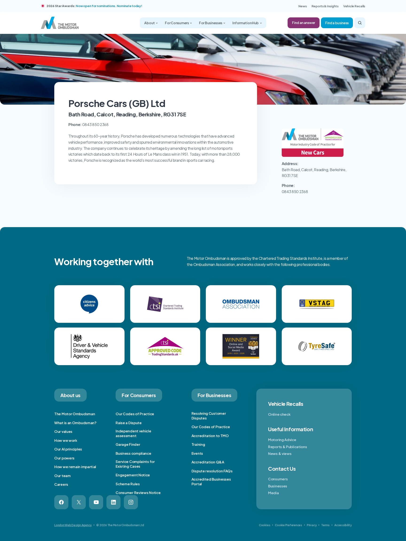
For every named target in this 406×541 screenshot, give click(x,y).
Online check (279, 414)
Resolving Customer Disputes (208, 415)
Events (197, 453)
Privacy (311, 525)
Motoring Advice (282, 439)
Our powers (64, 458)
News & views (279, 453)
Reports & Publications (287, 446)
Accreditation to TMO (210, 435)
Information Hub (245, 23)
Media (273, 492)
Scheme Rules (128, 484)
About (149, 23)
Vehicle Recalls (354, 6)
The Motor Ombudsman (74, 413)
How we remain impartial (75, 466)
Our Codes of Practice (135, 413)
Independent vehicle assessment (133, 433)
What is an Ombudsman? (75, 422)
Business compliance (133, 453)
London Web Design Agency (73, 525)
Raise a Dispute (129, 422)
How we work (65, 440)
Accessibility (343, 525)
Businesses (277, 486)
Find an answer (303, 22)
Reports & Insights (325, 6)
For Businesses (211, 23)
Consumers (278, 479)
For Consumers (177, 23)
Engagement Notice (133, 475)
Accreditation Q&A (207, 462)
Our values (63, 431)
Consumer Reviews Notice (138, 492)
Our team (62, 475)
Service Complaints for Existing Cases (135, 463)
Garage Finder (128, 444)
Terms (325, 525)
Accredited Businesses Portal (211, 481)
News (302, 6)
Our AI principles (68, 449)
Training (198, 444)
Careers (61, 484)
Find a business (337, 23)
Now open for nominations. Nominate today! (109, 6)
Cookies (264, 525)
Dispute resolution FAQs (212, 471)
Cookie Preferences (288, 525)
